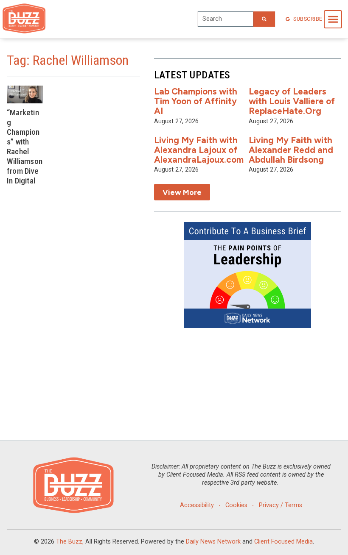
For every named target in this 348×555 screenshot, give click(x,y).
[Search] (264, 19)
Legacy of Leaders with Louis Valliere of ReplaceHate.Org (292, 101)
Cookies (236, 505)
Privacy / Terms (280, 505)
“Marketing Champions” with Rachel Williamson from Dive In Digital (24, 147)
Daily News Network (213, 541)
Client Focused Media (283, 541)
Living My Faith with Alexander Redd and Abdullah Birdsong (291, 150)
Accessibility (197, 505)
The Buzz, (70, 541)
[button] (333, 19)
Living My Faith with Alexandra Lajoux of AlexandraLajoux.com (199, 150)
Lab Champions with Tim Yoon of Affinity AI (195, 101)
